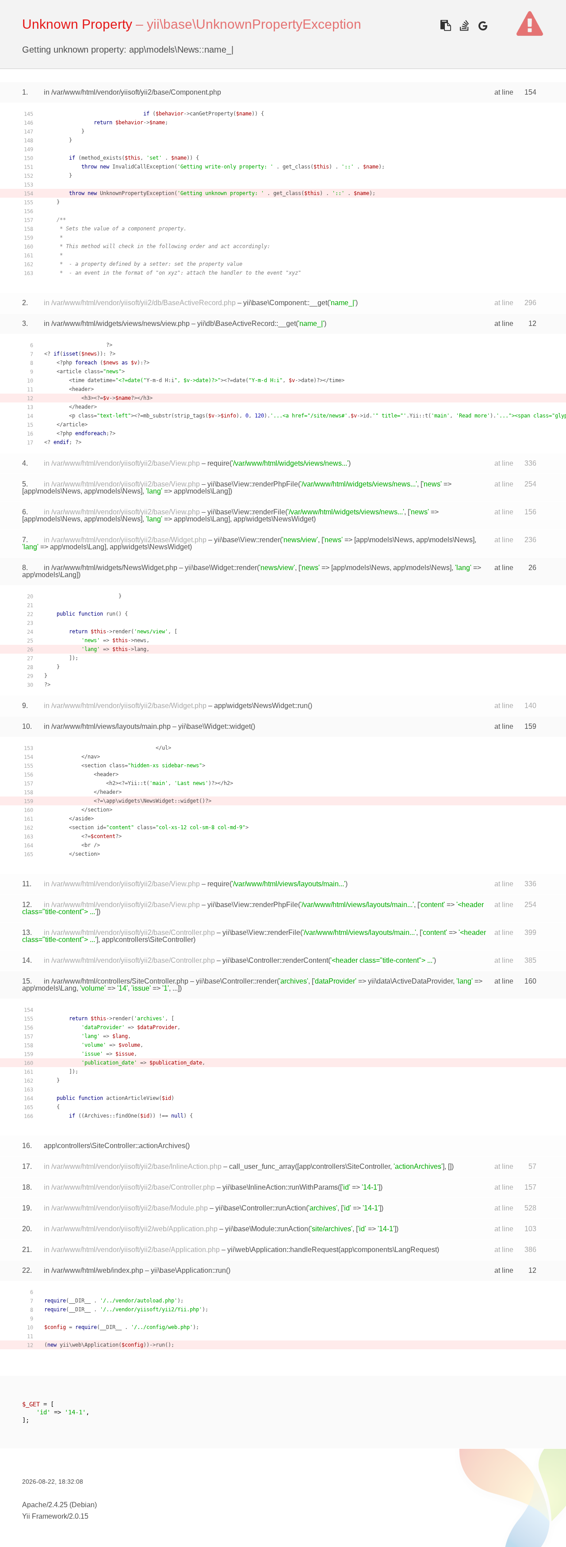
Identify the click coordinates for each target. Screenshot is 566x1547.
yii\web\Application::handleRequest (282, 1249)
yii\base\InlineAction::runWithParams (280, 1187)
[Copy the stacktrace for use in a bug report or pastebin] (445, 25)
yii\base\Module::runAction (266, 1229)
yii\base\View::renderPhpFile (252, 484)
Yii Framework (44, 1516)
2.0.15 (78, 1516)
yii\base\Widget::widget (214, 726)
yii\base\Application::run (188, 1270)
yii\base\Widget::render (221, 567)
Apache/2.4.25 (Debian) (59, 1505)
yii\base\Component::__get (285, 302)
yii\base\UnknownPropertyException (254, 24)
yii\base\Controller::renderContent (275, 960)
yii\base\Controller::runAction (260, 1208)
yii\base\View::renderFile (246, 512)
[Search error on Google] (482, 25)
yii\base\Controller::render (236, 981)
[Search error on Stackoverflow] (464, 25)
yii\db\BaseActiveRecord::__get (246, 323)
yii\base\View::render (247, 540)
